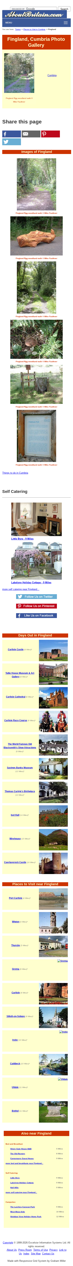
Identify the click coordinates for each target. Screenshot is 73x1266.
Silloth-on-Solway (16, 1016)
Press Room (25, 1249)
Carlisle (16, 992)
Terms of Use (40, 1249)
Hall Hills (14, 1187)
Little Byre (15, 1178)
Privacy (53, 1249)
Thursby (15, 945)
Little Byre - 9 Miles (22, 538)
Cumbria (52, 75)
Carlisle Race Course (15, 720)
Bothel (15, 1111)
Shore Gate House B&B (20, 1149)
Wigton (15, 921)
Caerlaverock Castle (15, 862)
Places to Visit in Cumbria (34, 29)
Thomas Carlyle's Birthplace (20, 791)
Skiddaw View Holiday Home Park (25, 1217)
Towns (18, 29)
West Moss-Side (17, 1212)
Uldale (15, 1087)
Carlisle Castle (16, 649)
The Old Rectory (17, 1154)
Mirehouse (15, 838)
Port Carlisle (15, 898)
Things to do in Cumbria (15, 472)
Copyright (8, 1242)
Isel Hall (15, 815)
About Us (12, 1249)
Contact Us (48, 1253)
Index (26, 1253)
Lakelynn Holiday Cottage (22, 1183)
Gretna (15, 969)
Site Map (36, 1253)
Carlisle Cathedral (15, 696)
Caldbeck (15, 1063)
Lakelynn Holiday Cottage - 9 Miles (31, 582)
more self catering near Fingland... (20, 589)
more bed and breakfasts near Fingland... (24, 1163)
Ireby (15, 1040)
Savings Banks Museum (20, 767)
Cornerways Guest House (22, 1158)
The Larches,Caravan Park (22, 1207)
